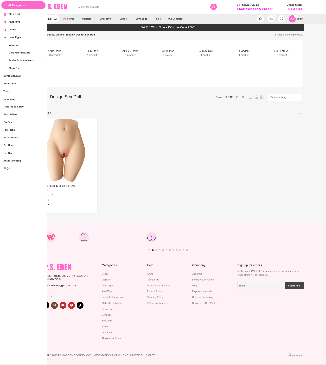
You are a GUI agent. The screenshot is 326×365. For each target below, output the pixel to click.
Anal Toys (107, 291)
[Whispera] (50, 237)
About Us (197, 273)
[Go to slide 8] (173, 250)
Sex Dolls (107, 320)
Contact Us (153, 279)
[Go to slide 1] (149, 250)
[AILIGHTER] (285, 237)
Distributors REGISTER (204, 303)
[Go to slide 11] (183, 250)
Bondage (107, 314)
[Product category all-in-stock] (92, 51)
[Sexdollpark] (84, 237)
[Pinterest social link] (71, 305)
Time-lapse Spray (111, 338)
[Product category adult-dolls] (54, 51)
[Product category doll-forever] (282, 51)
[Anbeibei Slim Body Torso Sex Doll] (65, 150)
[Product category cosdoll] (244, 51)
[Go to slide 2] (153, 250)
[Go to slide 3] (156, 250)
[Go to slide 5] (163, 250)
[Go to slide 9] (177, 250)
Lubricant (107, 332)
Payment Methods (202, 291)
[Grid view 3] (256, 97)
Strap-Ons (107, 309)
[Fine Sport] (118, 237)
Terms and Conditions (159, 285)
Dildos (105, 273)
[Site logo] (51, 6)
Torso (105, 326)
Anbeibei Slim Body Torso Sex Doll (55, 185)
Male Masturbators (112, 303)
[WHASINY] (185, 237)
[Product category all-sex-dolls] (130, 51)
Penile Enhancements (113, 297)
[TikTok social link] (80, 305)
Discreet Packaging (202, 297)
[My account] (260, 18)
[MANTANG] (218, 237)
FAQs (150, 273)
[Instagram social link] (54, 305)
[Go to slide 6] (166, 250)
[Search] (213, 7)
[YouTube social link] (63, 305)
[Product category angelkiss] (168, 51)
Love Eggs (107, 285)
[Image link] (53, 266)
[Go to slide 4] (160, 250)
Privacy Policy (154, 291)
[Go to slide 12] (187, 250)
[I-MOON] (252, 237)
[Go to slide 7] (170, 250)
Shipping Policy (155, 297)
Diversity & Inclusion (203, 279)
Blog (194, 285)
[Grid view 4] (262, 97)
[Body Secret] (151, 237)
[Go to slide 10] (180, 250)
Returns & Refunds (157, 303)
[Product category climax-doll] (206, 51)
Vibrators (107, 279)
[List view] (250, 97)
